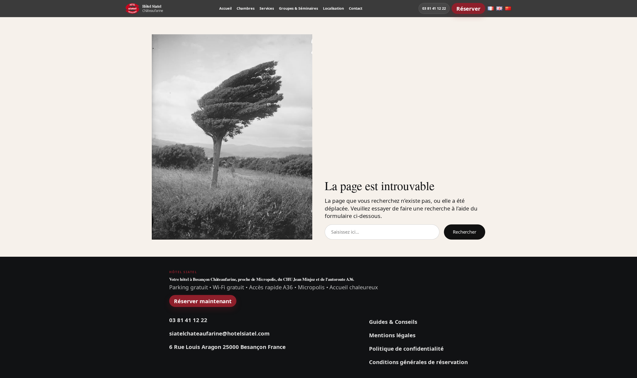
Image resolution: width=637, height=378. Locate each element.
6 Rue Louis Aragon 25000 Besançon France (227, 346)
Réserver (468, 8)
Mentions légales (392, 335)
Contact (355, 8)
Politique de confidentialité (406, 348)
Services (267, 8)
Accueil (225, 8)
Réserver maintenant (203, 301)
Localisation (333, 8)
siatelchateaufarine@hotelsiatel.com (219, 333)
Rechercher (464, 232)
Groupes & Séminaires (298, 8)
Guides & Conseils (393, 321)
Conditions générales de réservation (418, 362)
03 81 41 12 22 (434, 8)
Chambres (246, 8)
